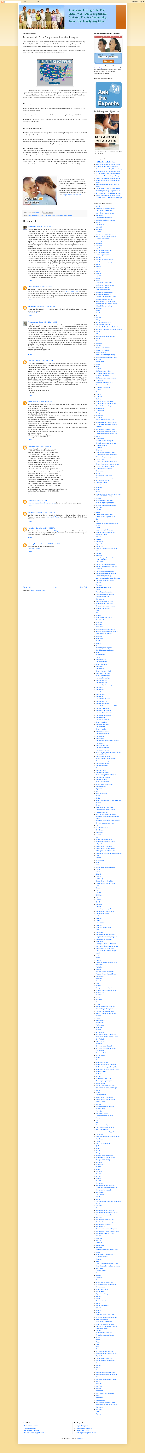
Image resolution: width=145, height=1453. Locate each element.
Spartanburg (99, 1273)
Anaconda (99, 229)
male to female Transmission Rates (106, 962)
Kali (29, 500)
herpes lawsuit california (103, 710)
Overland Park (100, 1109)
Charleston (99, 396)
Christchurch (100, 415)
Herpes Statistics (101, 729)
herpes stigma (100, 736)
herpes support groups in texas (72, 195)
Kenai (97, 886)
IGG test (98, 834)
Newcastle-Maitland (102, 1053)
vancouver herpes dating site (105, 1351)
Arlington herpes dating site (104, 259)
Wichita (98, 1395)
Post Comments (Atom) (38, 590)
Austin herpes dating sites (104, 283)
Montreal (98, 1016)
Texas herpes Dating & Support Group (107, 176)
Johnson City (100, 860)
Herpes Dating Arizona (103, 676)
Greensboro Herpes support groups (107, 631)
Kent (97, 890)
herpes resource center (103, 720)
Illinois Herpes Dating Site (104, 839)
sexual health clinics (102, 1257)
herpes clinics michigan (103, 673)
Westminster (99, 1391)
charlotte (98, 399)
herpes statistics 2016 (102, 734)
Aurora (98, 278)
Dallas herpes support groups (105, 478)
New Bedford (100, 1032)
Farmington (99, 541)
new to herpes (100, 1041)
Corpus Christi (100, 459)
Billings (98, 334)
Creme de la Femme (52, 517)
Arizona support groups (103, 255)
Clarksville (99, 427)
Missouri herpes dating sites (104, 1009)
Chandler (99, 394)
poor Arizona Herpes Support (105, 1132)
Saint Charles (100, 1192)
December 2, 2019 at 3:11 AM (46, 306)
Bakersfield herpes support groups (106, 304)
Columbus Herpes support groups (106, 455)
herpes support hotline (103, 763)
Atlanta (98, 271)
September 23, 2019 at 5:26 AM (42, 286)
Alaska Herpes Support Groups (105, 220)
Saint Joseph (100, 1195)
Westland (99, 1388)
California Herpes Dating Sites (105, 373)
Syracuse (99, 1308)
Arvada (98, 264)
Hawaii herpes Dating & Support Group (108, 191)
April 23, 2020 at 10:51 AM (39, 500)
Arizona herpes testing (103, 252)
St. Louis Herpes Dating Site (104, 1282)
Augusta (98, 276)
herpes (98, 657)
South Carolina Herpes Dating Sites (107, 1264)
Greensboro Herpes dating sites (105, 629)
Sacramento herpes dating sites (105, 1185)
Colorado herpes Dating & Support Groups (109, 198)
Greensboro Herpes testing (104, 634)
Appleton (98, 248)
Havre (97, 645)
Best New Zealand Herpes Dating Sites (108, 327)
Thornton (98, 1330)
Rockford (98, 1176)
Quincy (98, 1148)
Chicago (98, 413)
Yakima (98, 1412)
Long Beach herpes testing (104, 939)
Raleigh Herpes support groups (105, 1157)
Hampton (98, 643)
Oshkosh (98, 1104)
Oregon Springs (100, 1102)
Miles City (99, 995)
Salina (98, 1199)
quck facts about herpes (103, 1143)
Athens (98, 269)
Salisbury (99, 1205)
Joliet (97, 862)
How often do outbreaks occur (105, 823)
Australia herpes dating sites (104, 292)
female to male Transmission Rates (106, 548)
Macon (98, 958)
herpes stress (100, 738)
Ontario (98, 1092)
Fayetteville (99, 544)
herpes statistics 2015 (102, 731)
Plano (97, 1123)
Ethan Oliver (32, 227)
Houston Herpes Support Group (34, 1433)
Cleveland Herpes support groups (106, 431)
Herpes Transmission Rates (104, 784)
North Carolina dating (102, 1062)
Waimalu (98, 1363)
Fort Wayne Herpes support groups (106, 566)
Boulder (98, 338)
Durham (98, 498)
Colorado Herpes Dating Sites (105, 441)
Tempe (98, 1312)
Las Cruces (99, 916)
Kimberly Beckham (34, 544)
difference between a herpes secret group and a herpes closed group (108, 495)
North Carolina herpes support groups (107, 1069)
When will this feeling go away (105, 1393)
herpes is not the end (102, 708)
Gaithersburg (100, 599)
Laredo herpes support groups (105, 911)
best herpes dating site (103, 324)
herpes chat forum (101, 662)
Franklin (98, 583)
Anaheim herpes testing (103, 238)
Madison (98, 960)
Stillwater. (99, 1296)
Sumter (98, 1298)
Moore (98, 1018)
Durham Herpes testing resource (106, 505)
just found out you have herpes (105, 867)
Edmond (98, 510)
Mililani (98, 997)
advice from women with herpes (105, 208)
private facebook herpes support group (108, 1136)
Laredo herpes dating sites (104, 909)
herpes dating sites (101, 682)
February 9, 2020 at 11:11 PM (44, 361)
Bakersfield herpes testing (104, 306)
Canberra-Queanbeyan (103, 387)
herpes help (99, 696)
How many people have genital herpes (108, 820)
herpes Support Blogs (102, 745)
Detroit (98, 492)
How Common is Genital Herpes (106, 814)
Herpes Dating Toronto (31, 1426)
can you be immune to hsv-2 (104, 383)
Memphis (98, 981)
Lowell (98, 953)
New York (99, 1044)
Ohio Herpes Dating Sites (103, 1078)
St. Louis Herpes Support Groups (106, 1284)
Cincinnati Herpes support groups (106, 422)
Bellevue (98, 317)
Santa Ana (99, 1238)
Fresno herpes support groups (105, 594)
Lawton (98, 920)
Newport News (100, 1055)
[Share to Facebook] (50, 212)
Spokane (98, 1275)
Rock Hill (98, 1174)
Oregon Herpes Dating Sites (104, 1097)
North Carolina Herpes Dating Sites (106, 1067)
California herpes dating (103, 371)
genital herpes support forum (104, 601)
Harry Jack (31, 528)
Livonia (98, 930)
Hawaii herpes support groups (105, 650)
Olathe (98, 1090)
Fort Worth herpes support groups (106, 573)
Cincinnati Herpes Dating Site (105, 420)
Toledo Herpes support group (105, 1335)
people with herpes (102, 1113)
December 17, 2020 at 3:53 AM (45, 528)
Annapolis (99, 245)
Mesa (97, 983)
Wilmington (99, 1398)
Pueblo (98, 1141)
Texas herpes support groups (64, 215)
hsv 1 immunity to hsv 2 (103, 827)
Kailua (98, 872)
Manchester (99, 964)
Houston (98, 805)
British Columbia (101, 352)
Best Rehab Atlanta (34, 549)
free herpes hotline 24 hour (104, 587)
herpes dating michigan (103, 678)
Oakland (98, 1076)
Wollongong (99, 1407)
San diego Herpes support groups (106, 1222)
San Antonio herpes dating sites (105, 1210)
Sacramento (99, 1183)
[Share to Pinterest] (52, 212)
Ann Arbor (99, 243)
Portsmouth (99, 1134)
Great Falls (99, 622)
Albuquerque (100, 224)
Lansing (98, 906)
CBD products (58, 531)
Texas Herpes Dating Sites (104, 1322)
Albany (98, 222)
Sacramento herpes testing (104, 1190)
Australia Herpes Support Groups (106, 296)
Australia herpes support (103, 294)
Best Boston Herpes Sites (103, 322)
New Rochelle (100, 1039)
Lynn (97, 955)
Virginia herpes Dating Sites (104, 1358)
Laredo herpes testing (102, 913)
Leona (30, 286)
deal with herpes (101, 485)
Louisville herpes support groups (106, 951)
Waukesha (99, 1381)
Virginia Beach (100, 1356)
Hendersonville (100, 655)
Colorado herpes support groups (106, 443)
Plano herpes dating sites (103, 1125)
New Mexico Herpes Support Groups (107, 1036)
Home (55, 587)
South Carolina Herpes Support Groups (108, 1266)
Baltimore (99, 308)
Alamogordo (99, 215)
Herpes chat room (101, 664)
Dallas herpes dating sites (104, 475)
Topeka (98, 1337)
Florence (98, 553)
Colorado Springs (101, 445)
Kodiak (98, 902)
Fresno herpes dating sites (104, 592)
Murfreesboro (100, 1025)
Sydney (98, 1303)
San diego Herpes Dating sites (105, 1219)
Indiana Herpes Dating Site (104, 846)
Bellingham (99, 320)
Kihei (97, 897)
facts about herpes (101, 534)
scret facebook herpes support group (107, 1250)
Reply (30, 280)
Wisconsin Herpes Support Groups (106, 1405)
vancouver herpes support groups (106, 1353)
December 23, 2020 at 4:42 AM (50, 544)
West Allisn (99, 1386)
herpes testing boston (102, 772)
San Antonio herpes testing (104, 1215)
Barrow (98, 310)
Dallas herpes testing (102, 480)
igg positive (99, 832)
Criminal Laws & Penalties (104, 468)
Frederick (99, 585)
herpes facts (99, 687)
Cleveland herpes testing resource (106, 434)
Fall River (99, 539)
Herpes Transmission (102, 782)
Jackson (98, 858)
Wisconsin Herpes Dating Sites (105, 1402)
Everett (98, 528)
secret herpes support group (104, 1254)
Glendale (98, 615)
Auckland (99, 273)
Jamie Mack (32, 306)
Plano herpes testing (102, 1129)
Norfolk (98, 1057)
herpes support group (102, 750)
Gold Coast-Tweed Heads (104, 617)
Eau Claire (99, 507)
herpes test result (101, 770)
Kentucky (98, 892)
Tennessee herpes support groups (106, 1317)
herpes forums (100, 692)
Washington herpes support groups (106, 1374)
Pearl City (99, 1111)
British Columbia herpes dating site (106, 357)
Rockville (98, 1178)
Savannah (99, 1243)
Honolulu (98, 803)
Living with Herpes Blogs (103, 927)
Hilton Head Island (101, 793)
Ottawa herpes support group (105, 1106)
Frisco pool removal (72, 291)
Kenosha (98, 888)
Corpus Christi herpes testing (105, 466)
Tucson (98, 1342)
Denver (98, 489)
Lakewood (99, 904)
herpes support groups (103, 756)
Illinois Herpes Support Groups (105, 841)
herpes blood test (101, 659)
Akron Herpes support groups (105, 213)
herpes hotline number (103, 703)
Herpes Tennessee (101, 768)
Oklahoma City (100, 1083)
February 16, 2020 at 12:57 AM (42, 401)
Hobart (98, 796)
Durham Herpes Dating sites (104, 500)
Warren (98, 1370)
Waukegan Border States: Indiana (106, 1379)
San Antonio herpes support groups (106, 1212)
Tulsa (97, 1344)
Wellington (99, 1384)
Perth (97, 1120)
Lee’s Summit (100, 923)
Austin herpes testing (102, 287)
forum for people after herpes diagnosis (108, 578)
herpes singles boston (102, 724)
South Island (99, 1268)
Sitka (97, 1261)
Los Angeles (99, 941)
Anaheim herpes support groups (106, 236)
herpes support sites (102, 765)
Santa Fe (98, 1240)
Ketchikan (99, 895)
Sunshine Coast (101, 1301)
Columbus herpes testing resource (106, 457)
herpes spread (100, 727)
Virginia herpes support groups (105, 1360)
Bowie (98, 341)
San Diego (99, 1217)
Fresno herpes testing (102, 596)
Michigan (98, 985)
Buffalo (98, 364)
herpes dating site (101, 680)
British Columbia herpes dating (105, 355)
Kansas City (99, 879)
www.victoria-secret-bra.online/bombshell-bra (42, 503)
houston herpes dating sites (104, 807)
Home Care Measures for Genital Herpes (108, 800)
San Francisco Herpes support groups (107, 1231)
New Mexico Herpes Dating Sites (106, 1034)
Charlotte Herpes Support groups (106, 403)
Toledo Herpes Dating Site (104, 1332)
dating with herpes (101, 482)
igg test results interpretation (104, 837)
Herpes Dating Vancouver (84, 1428)
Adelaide (98, 206)
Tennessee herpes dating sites (105, 1315)
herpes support (100, 743)
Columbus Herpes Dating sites (105, 452)
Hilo (97, 791)
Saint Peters (99, 1197)
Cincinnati (99, 417)
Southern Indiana (101, 1271)
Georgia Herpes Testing (103, 608)
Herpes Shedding (101, 722)
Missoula (98, 1002)
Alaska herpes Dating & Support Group (108, 164)
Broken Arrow (100, 362)
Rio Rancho (99, 1164)
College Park (100, 438)
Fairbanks (99, 537)
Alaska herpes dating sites (104, 218)
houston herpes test (102, 812)
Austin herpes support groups (105, 285)
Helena (98, 652)
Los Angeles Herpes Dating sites (106, 944)
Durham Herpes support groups (105, 503)
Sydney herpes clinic (102, 1305)
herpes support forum (102, 748)
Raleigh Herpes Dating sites (104, 1155)
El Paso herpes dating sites (104, 514)
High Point (99, 789)
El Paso (98, 512)
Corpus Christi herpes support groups (107, 464)
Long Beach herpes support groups (106, 937)
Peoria (98, 1118)
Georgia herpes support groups (105, 606)
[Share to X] (48, 212)
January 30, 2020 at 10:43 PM (48, 322)
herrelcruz (31, 446)
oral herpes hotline (101, 1095)
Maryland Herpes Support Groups (106, 974)
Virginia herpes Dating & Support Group (108, 188)
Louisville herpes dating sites (105, 948)
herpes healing (100, 694)
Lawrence (99, 918)
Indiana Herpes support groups (105, 848)
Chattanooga (100, 408)
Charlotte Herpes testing (103, 406)
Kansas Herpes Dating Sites (104, 881)
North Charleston (101, 1071)
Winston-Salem (100, 1400)
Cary (97, 392)
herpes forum (100, 689)
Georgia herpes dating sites (104, 603)
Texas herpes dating (49, 215)
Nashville (99, 1030)
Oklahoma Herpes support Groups (106, 1088)
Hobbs (98, 798)
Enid (97, 521)
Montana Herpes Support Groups (106, 1013)
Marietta (98, 969)
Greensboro (99, 627)
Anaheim (98, 232)
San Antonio (99, 1208)
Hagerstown (99, 638)
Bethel (98, 331)
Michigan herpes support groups (106, 990)
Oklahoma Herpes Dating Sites (105, 1085)
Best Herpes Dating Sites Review (86, 1433)
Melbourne (99, 978)
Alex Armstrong (33, 322)
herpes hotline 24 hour (103, 699)
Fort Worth (99, 569)
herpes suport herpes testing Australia (107, 740)
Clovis (98, 436)
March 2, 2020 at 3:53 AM (43, 446)
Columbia (99, 448)
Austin (98, 280)
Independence (100, 844)
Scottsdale (99, 1247)
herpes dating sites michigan (104, 685)
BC (97, 315)
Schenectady (100, 1245)
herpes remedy (100, 717)
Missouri (98, 1004)
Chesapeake (100, 410)
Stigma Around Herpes (103, 1294)
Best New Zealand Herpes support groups (109, 329)
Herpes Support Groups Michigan (106, 758)
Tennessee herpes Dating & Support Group (109, 169)
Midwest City (100, 992)
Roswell (98, 1181)
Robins (98, 1169)
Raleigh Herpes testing (103, 1160)
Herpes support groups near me (105, 761)
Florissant (99, 555)
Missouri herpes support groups (105, 1006)
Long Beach (99, 932)
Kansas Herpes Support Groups (105, 883)
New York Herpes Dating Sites (105, 1046)
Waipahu (98, 1365)
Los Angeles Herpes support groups (107, 946)
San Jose (99, 1236)
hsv (97, 825)
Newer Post (26, 587)
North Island (99, 1074)
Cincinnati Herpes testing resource (106, 424)
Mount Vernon (100, 1023)
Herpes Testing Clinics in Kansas (106, 775)
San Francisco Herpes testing (105, 1233)
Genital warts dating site (31, 1430)
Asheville (98, 266)
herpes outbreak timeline (103, 715)
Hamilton (98, 641)
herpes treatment (101, 786)
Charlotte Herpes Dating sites (105, 401)
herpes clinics (100, 668)
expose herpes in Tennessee (105, 530)
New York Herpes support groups (106, 1048)
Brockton (98, 359)
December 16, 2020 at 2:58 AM (45, 512)
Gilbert (98, 613)
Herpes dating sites (82, 1426)
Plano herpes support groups (105, 1127)
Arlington (98, 257)
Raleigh (98, 1153)
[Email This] (43, 212)
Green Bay (99, 624)
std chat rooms (100, 1287)
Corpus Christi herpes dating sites (106, 461)
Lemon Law (31, 512)
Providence (99, 1139)
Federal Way (100, 546)
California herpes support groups (106, 378)
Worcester (99, 1409)
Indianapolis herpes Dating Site (105, 851)
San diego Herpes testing (103, 1224)
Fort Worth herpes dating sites (105, 571)
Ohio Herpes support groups (104, 1081)
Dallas (98, 473)
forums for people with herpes (105, 580)
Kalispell (98, 874)
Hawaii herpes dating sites (104, 648)
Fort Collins (99, 562)
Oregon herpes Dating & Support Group (108, 195)
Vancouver (99, 1349)
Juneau (98, 865)
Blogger (80, 1438)
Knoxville (98, 899)
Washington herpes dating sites (105, 1372)
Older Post (83, 587)
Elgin (97, 519)
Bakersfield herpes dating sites (105, 301)
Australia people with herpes (104, 299)
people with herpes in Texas (35, 215)
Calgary (98, 369)
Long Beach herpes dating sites (105, 934)
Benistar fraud (32, 313)
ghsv (97, 610)
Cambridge (99, 380)
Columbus (99, 450)
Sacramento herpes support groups (106, 1188)
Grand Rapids (100, 620)
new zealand (100, 1050)
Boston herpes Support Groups (105, 336)
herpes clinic (100, 666)
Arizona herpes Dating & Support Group (108, 173)
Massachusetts (100, 976)
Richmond (99, 1162)
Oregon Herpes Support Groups (105, 1099)
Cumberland (99, 471)
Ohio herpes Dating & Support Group (107, 166)
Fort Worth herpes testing (103, 576)
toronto (98, 1340)
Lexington (99, 925)
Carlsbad (98, 389)
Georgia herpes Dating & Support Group (108, 171)
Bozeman (99, 343)
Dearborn (99, 487)
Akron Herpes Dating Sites (104, 211)
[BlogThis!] (46, 212)
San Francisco (100, 1226)
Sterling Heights (101, 1291)
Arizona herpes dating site (104, 250)
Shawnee (99, 1259)
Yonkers (98, 1414)
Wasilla (98, 1377)
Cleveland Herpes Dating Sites (105, 429)
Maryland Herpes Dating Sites (105, 972)
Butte (97, 366)
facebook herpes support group (105, 532)
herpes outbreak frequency (104, 713)
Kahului (98, 869)
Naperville (99, 1027)
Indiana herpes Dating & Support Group (108, 178)
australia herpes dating (103, 290)
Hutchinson (99, 830)
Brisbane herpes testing (103, 350)
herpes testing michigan (103, 777)
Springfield (99, 1277)
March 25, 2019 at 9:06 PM (45, 227)
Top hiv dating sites (30, 1428)
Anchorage (99, 241)
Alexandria (99, 227)
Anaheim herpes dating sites (104, 234)
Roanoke (98, 1167)
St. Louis (98, 1280)
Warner (98, 1367)
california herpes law (102, 376)
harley (30, 401)
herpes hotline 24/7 (102, 701)
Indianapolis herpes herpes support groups (109, 853)
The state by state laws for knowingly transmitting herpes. (107, 1327)
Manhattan (99, 967)
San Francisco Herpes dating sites (106, 1229)
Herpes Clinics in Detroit (103, 671)
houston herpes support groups (105, 810)
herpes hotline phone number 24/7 (106, 706)
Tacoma (98, 1310)
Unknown (31, 361)
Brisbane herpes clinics (103, 348)
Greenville (99, 636)
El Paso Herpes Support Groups (105, 517)
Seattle (98, 1252)
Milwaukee (99, 999)
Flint (97, 551)
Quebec (98, 1146)
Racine (98, 1150)
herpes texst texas (101, 779)
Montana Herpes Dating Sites (105, 1011)
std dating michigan (102, 1289)
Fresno (98, 590)
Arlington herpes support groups (106, 262)
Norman (98, 1060)
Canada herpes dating (103, 385)
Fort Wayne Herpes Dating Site (105, 564)
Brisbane (98, 345)
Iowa (97, 855)
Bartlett (98, 313)
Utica (97, 1346)
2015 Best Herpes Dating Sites (105, 162)
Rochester (99, 1171)
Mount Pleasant (100, 1020)
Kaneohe (98, 876)
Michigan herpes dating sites (104, 988)
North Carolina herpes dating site (106, 1064)
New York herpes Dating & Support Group (108, 193)
